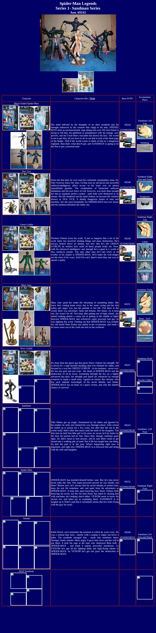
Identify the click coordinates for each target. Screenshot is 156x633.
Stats (92, 98)
